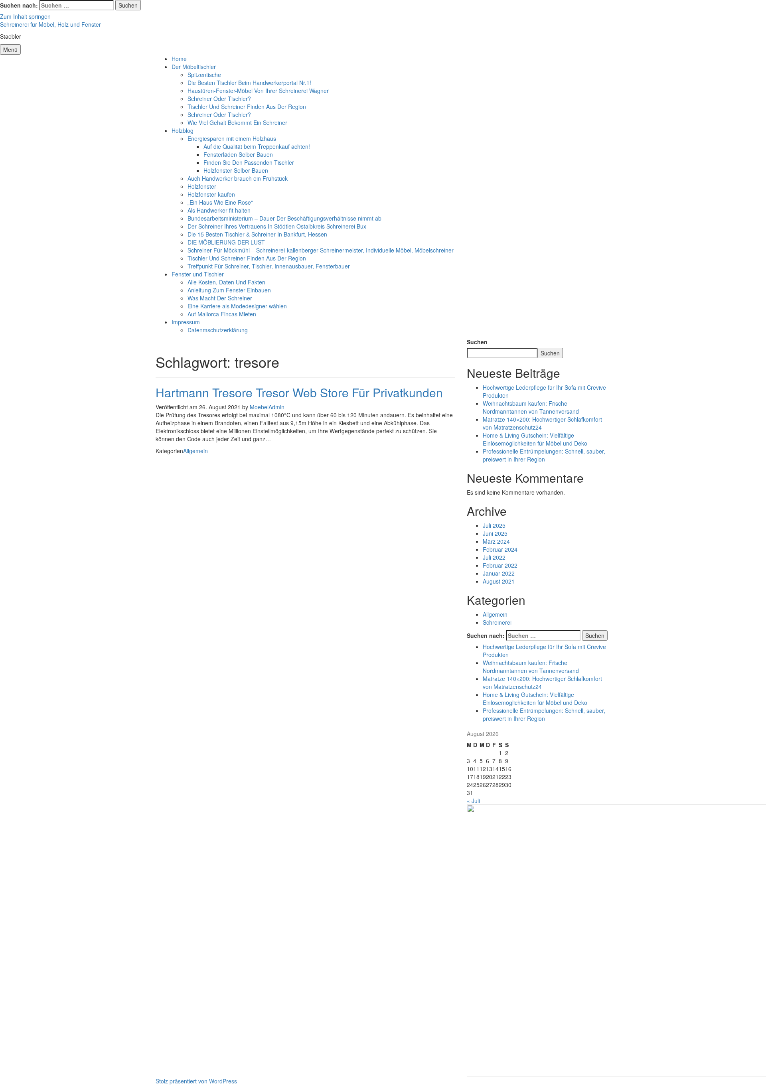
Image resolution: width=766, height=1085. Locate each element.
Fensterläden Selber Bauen (238, 154)
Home (179, 59)
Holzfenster (202, 186)
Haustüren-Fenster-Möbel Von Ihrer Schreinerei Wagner (258, 91)
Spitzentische (204, 75)
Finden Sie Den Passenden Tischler (248, 162)
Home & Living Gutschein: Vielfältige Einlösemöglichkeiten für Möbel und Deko (535, 439)
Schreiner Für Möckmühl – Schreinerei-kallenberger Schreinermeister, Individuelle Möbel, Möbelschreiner (321, 250)
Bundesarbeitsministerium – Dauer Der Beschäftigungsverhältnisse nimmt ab (284, 218)
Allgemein (195, 451)
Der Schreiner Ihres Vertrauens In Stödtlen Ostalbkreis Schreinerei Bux (277, 226)
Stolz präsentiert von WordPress (196, 1081)
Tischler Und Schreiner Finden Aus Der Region (247, 106)
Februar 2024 (500, 549)
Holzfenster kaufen (211, 194)
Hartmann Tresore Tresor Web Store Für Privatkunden (299, 392)
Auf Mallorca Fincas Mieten (222, 314)
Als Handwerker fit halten (219, 210)
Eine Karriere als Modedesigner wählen (237, 306)
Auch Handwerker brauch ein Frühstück (238, 178)
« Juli (473, 801)
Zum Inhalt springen (25, 16)
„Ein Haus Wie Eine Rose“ (220, 202)
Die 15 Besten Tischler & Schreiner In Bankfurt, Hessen (257, 234)
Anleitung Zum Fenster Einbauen (229, 290)
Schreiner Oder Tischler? (219, 99)
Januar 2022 (499, 573)
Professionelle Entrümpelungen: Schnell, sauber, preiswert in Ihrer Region (544, 455)
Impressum (186, 322)
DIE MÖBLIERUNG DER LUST (226, 242)
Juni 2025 (495, 533)
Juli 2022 (494, 557)
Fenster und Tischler (198, 274)
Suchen (477, 342)
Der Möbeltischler (194, 67)
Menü (10, 49)
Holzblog (182, 130)
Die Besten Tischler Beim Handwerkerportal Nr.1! (249, 83)
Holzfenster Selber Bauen (235, 170)
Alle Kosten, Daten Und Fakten (226, 282)
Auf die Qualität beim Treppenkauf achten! (256, 146)
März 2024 (496, 541)
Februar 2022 (500, 565)
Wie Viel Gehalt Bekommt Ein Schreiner (237, 122)
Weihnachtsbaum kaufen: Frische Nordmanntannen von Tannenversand (531, 407)
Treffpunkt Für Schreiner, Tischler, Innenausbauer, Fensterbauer (269, 266)
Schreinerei (497, 622)
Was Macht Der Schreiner (220, 298)
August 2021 (499, 581)
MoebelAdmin (267, 407)
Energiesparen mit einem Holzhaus (232, 138)
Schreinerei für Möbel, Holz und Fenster (50, 24)
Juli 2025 (494, 525)
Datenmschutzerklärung (218, 330)
